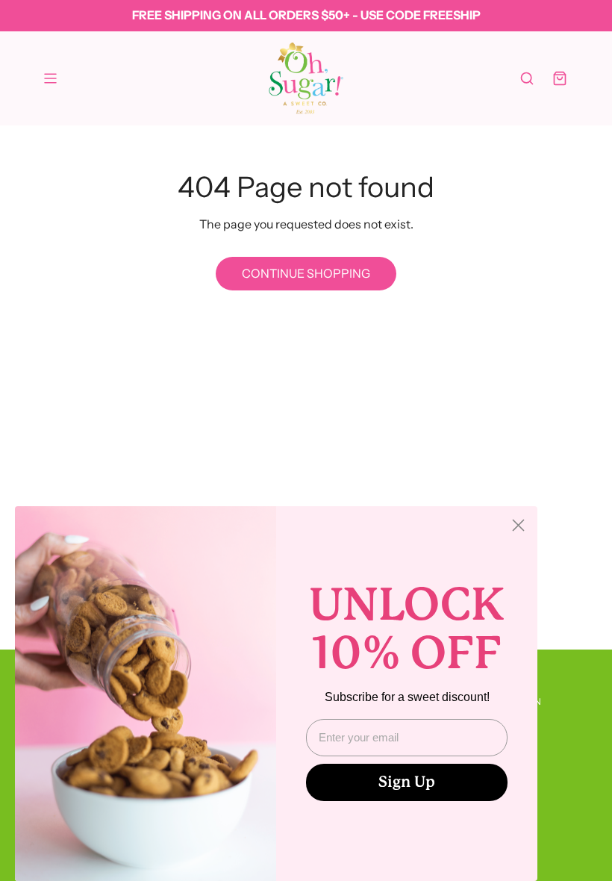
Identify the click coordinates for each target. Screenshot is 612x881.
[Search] (526, 78)
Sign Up (406, 782)
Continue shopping (306, 273)
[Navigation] (50, 78)
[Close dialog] (518, 525)
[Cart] (559, 78)
